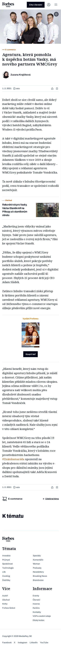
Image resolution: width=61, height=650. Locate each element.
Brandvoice (38, 580)
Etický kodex (38, 620)
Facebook (7, 642)
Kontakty (37, 612)
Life (4, 572)
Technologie (8, 568)
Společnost (7, 564)
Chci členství (35, 5)
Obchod (6, 600)
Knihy (4, 604)
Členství (36, 600)
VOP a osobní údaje (42, 616)
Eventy (36, 596)
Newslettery (38, 572)
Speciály (37, 556)
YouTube (44, 642)
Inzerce (36, 604)
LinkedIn (34, 642)
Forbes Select (8, 608)
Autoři (5, 596)
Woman (36, 564)
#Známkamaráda (13, 459)
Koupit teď (31, 354)
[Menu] (56, 5)
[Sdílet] (52, 88)
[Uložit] (57, 88)
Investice (6, 556)
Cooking (6, 576)
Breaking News (40, 576)
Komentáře (38, 560)
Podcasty (37, 568)
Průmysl (6, 560)
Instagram (22, 642)
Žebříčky (6, 580)
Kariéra (36, 608)
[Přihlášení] (49, 5)
